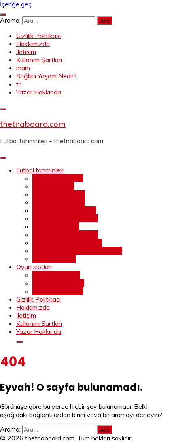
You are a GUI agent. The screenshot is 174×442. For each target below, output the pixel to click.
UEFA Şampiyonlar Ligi (65, 234)
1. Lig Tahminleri (55, 226)
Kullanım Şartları (39, 60)
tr (18, 84)
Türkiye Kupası (53, 186)
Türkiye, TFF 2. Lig (58, 202)
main (23, 68)
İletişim (26, 52)
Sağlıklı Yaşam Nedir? (46, 76)
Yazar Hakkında (38, 92)
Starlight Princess (57, 291)
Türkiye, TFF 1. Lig (58, 194)
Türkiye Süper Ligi (57, 178)
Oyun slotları (34, 267)
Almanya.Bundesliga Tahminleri (77, 251)
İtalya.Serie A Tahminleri (67, 243)
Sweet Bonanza (56, 275)
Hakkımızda (33, 44)
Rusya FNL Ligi (54, 259)
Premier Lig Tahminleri (64, 210)
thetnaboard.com (33, 124)
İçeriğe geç (16, 4)
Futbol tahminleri (40, 170)
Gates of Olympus (58, 283)
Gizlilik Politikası (38, 35)
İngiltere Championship (65, 218)
